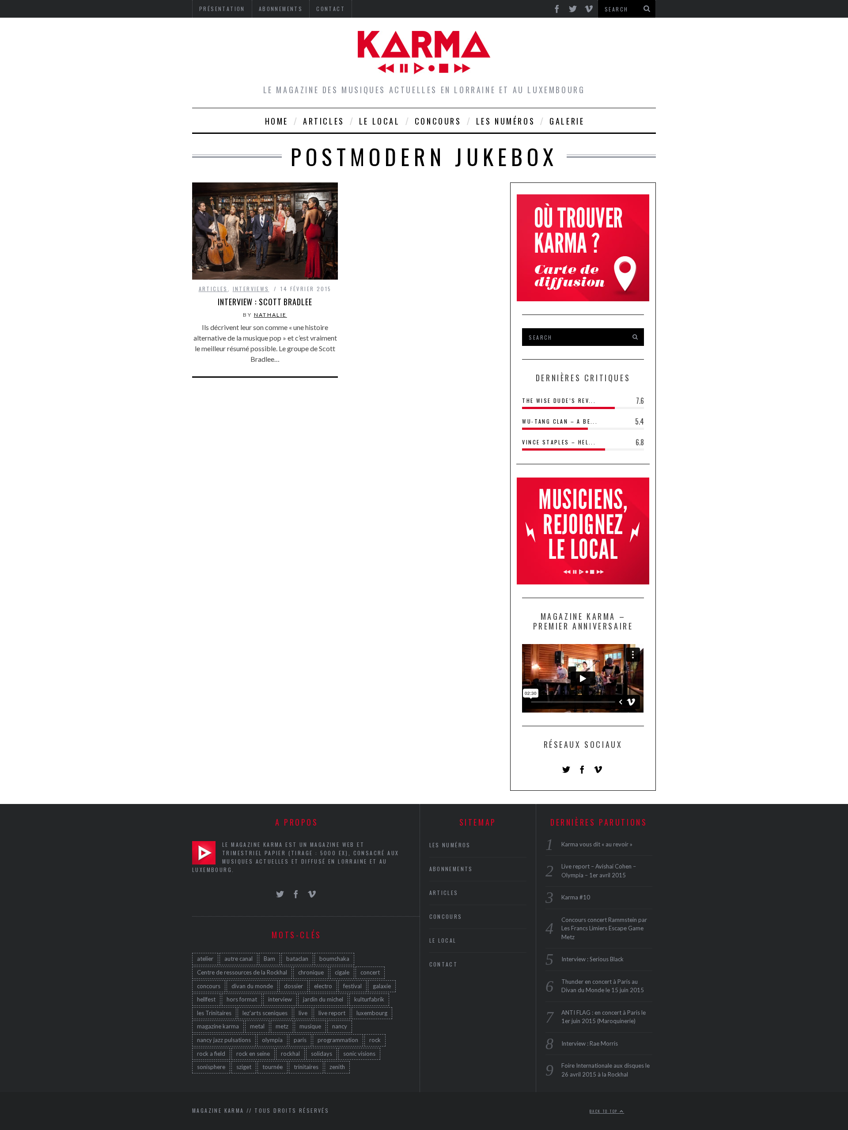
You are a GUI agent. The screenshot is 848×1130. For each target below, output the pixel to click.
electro (323, 986)
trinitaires (306, 1066)
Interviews (251, 288)
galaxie (382, 986)
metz (282, 1026)
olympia (272, 1039)
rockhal (290, 1053)
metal (257, 1026)
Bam (269, 958)
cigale (342, 972)
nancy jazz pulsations (224, 1039)
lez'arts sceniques (265, 1012)
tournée (272, 1066)
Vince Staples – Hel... (559, 442)
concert (370, 972)
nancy (339, 1026)
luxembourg (371, 1012)
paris (300, 1039)
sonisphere (211, 1066)
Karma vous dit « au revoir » (596, 844)
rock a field (211, 1053)
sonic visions (359, 1053)
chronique (311, 972)
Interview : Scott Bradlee (265, 301)
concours (208, 986)
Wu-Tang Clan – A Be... (560, 421)
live (303, 1012)
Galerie (566, 121)
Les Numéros (505, 121)
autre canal (238, 958)
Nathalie (270, 314)
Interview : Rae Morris (589, 1043)
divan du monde (252, 986)
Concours (438, 121)
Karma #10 (575, 897)
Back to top (605, 1111)
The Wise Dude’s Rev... (559, 400)
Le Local (379, 121)
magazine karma (218, 1026)
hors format (242, 999)
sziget (243, 1066)
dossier (293, 986)
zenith (337, 1066)
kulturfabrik (369, 999)
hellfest (206, 999)
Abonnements (451, 868)
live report (331, 1012)
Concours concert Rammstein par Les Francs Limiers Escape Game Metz (604, 928)
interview (280, 999)
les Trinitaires (214, 1012)
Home (276, 121)
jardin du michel (323, 999)
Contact (443, 964)
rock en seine (253, 1053)
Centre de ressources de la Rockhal (242, 972)
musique (310, 1026)
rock (375, 1039)
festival (352, 986)
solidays (321, 1053)
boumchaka (334, 958)
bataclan (297, 958)
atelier (205, 958)
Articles (323, 121)
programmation (338, 1039)
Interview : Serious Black (592, 959)
